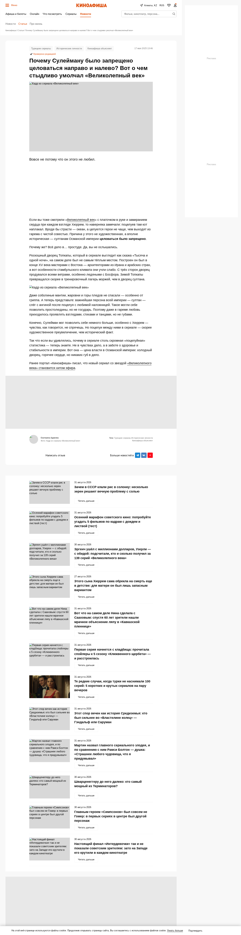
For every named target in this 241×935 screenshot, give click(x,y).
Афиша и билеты (15, 13)
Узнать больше (175, 930)
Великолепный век (81, 220)
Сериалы (71, 13)
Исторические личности (69, 48)
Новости (85, 13)
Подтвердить (195, 930)
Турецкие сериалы (41, 48)
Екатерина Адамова (50, 438)
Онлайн (34, 13)
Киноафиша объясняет (100, 48)
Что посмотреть (52, 13)
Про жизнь (36, 23)
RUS (161, 5)
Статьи (22, 23)
